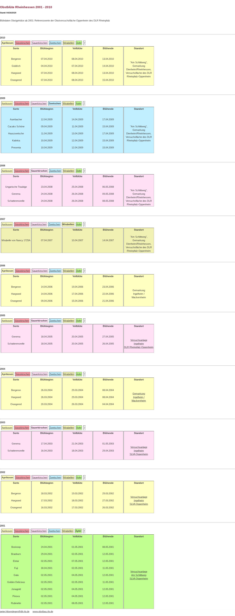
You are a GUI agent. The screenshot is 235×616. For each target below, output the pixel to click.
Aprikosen (7, 103)
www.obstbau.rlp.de (43, 611)
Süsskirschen (23, 43)
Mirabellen (68, 43)
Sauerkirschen (39, 43)
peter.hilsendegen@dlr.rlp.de (14, 611)
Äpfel (79, 43)
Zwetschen (55, 43)
